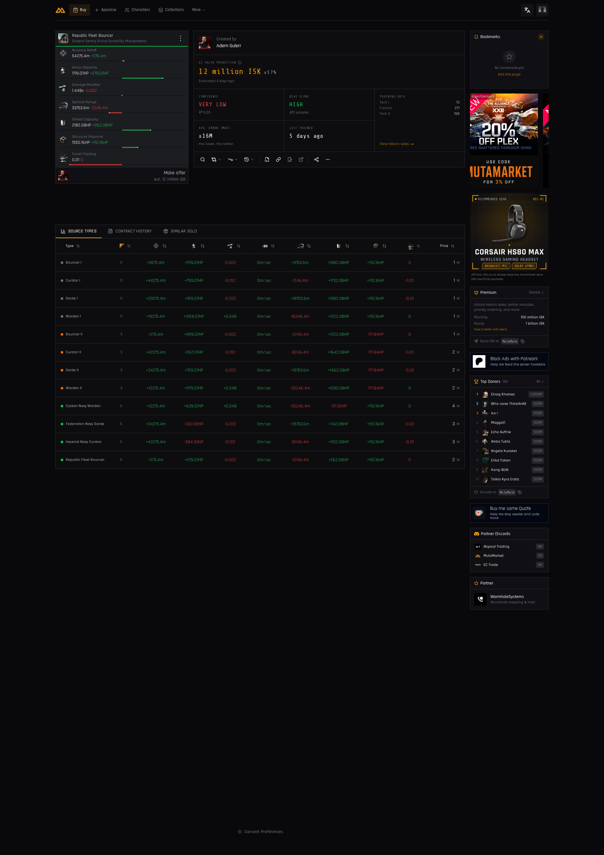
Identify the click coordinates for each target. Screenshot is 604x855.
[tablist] (260, 231)
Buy (83, 10)
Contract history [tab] (133, 231)
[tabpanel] (260, 353)
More (196, 10)
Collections (174, 10)
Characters (140, 10)
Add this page (509, 74)
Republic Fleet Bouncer (92, 35)
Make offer (175, 173)
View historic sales (394, 144)
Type (70, 245)
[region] (509, 140)
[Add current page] (541, 36)
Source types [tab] (82, 231)
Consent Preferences (263, 832)
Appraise (108, 10)
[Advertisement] (25, 119)
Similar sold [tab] (184, 231)
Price (444, 245)
